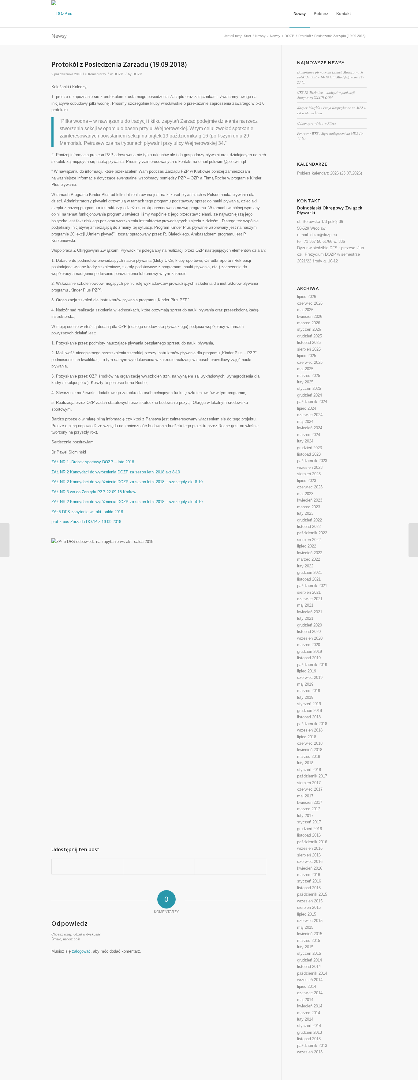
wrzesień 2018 (310, 730)
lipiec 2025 (306, 355)
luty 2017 (305, 815)
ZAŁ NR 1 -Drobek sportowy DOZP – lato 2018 (92, 462)
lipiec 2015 (306, 914)
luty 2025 (305, 382)
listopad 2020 (309, 631)
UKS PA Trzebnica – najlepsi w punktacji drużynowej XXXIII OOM (326, 95)
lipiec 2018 (306, 737)
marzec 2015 (308, 940)
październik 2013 (312, 1045)
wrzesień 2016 (310, 848)
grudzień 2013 (309, 1032)
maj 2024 (305, 421)
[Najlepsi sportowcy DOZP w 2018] (4, 540)
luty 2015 (305, 947)
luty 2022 (305, 566)
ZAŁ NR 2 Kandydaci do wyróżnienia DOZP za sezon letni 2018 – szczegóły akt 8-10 (127, 482)
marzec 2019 (308, 690)
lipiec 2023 (306, 480)
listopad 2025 (309, 342)
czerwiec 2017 (310, 789)
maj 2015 (305, 927)
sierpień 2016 (309, 855)
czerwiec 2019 (310, 677)
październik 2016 (312, 842)
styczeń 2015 (309, 953)
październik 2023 (312, 460)
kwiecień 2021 (309, 612)
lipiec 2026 (306, 296)
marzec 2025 (308, 375)
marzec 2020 (308, 644)
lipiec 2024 (306, 408)
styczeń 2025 (309, 388)
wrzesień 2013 (310, 1052)
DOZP (289, 36)
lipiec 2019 (306, 671)
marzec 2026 (308, 323)
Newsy (59, 35)
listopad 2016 (309, 835)
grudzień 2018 (309, 710)
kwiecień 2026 (309, 316)
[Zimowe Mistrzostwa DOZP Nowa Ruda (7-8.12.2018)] (413, 540)
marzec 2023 (308, 507)
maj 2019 (305, 684)
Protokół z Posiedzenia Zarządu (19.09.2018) (119, 64)
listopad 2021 (309, 579)
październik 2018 (312, 723)
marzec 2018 (308, 756)
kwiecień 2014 (309, 1006)
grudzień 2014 (309, 960)
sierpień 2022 (309, 539)
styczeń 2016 (309, 881)
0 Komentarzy (95, 74)
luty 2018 (305, 763)
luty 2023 (305, 513)
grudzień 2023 (309, 448)
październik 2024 (312, 401)
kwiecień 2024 (309, 428)
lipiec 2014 (306, 986)
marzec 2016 (308, 874)
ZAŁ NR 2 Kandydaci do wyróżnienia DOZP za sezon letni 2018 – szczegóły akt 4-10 (127, 501)
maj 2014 (305, 999)
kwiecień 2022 (309, 553)
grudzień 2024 (309, 395)
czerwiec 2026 (310, 303)
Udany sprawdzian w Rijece (316, 123)
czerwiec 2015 (310, 920)
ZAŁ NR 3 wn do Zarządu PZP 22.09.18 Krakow (93, 492)
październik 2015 (312, 894)
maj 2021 (305, 605)
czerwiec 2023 (310, 487)
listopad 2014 (309, 966)
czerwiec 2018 (310, 743)
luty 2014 (305, 1019)
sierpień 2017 (309, 783)
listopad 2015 (309, 888)
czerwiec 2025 (310, 362)
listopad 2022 (309, 526)
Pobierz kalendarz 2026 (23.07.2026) (329, 173)
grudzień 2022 (309, 520)
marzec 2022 (308, 559)
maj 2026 (305, 309)
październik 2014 (312, 973)
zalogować (81, 951)
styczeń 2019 (309, 704)
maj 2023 (305, 493)
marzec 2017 (308, 809)
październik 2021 (312, 585)
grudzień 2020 (309, 625)
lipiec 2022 (306, 546)
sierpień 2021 (309, 592)
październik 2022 (312, 533)
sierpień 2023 (309, 474)
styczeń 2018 (309, 769)
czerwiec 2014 (310, 993)
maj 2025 (305, 369)
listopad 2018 (309, 717)
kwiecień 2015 (309, 933)
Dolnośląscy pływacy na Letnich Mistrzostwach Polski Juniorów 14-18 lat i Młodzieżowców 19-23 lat (330, 77)
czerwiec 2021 (310, 598)
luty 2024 (305, 441)
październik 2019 (312, 664)
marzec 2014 (308, 1012)
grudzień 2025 (309, 336)
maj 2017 (305, 796)
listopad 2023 (309, 454)
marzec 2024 (308, 434)
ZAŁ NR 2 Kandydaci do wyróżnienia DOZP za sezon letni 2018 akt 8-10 (115, 472)
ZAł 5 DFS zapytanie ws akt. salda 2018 (87, 512)
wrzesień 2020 (310, 638)
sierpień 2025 (309, 349)
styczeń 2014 (309, 1025)
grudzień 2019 (309, 651)
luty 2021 (305, 618)
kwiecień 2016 (309, 868)
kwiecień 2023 (309, 500)
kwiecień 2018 (309, 749)
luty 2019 (305, 697)
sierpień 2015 (309, 907)
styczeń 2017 (309, 822)
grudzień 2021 (309, 572)
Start (247, 36)
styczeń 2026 (309, 329)
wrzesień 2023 (310, 467)
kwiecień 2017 (309, 802)
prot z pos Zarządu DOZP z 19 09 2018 (86, 521)
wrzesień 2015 (310, 901)
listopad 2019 (309, 658)
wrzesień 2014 (310, 979)
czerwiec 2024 (310, 414)
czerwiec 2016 (310, 861)
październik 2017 (312, 776)
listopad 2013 (309, 1039)
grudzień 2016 (309, 828)
